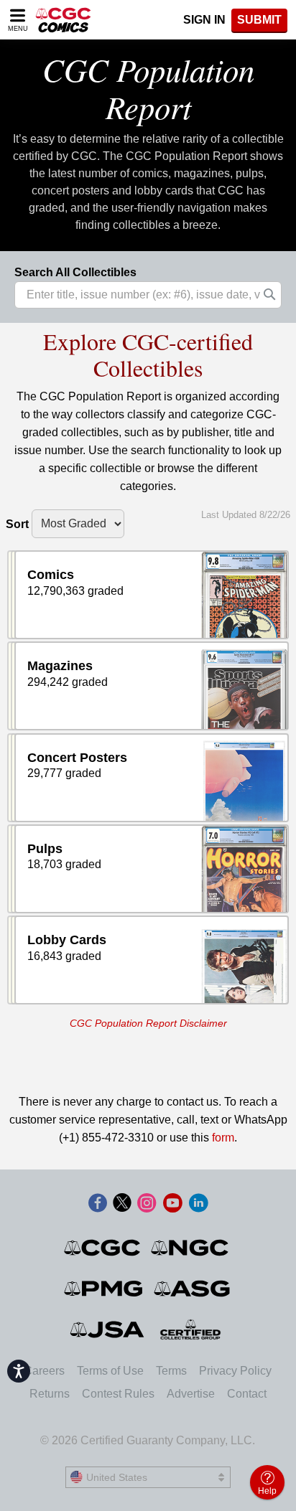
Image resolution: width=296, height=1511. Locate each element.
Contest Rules (118, 1394)
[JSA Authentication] (107, 1329)
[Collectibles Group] (190, 1329)
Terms (171, 1371)
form (223, 1137)
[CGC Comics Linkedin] (198, 1203)
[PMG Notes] (105, 1288)
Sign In (204, 20)
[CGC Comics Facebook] (97, 1203)
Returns (49, 1394)
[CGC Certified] (63, 19)
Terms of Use (110, 1371)
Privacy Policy (235, 1371)
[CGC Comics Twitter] (122, 1203)
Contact (247, 1394)
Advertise (191, 1394)
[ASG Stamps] (192, 1288)
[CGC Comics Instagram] (146, 1203)
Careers (44, 1371)
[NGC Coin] (190, 1247)
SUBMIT (259, 20)
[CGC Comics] (103, 1247)
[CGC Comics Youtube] (172, 1203)
